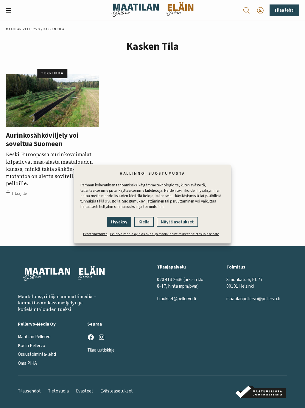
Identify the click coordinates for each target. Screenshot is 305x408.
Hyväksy (119, 222)
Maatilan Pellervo (23, 29)
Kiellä (144, 222)
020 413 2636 (170, 279)
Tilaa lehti (284, 10)
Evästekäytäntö (95, 234)
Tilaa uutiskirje (101, 350)
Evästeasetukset (116, 391)
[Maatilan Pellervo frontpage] (135, 10)
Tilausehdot (29, 391)
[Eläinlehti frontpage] (180, 10)
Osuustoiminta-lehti (37, 354)
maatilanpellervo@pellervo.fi (253, 298)
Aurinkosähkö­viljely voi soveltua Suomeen (42, 139)
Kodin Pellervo (31, 345)
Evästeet (84, 391)
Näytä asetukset (177, 222)
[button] (11, 10)
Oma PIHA (27, 363)
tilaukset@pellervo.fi (176, 298)
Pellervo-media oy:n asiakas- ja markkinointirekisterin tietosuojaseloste (164, 234)
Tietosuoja (58, 391)
